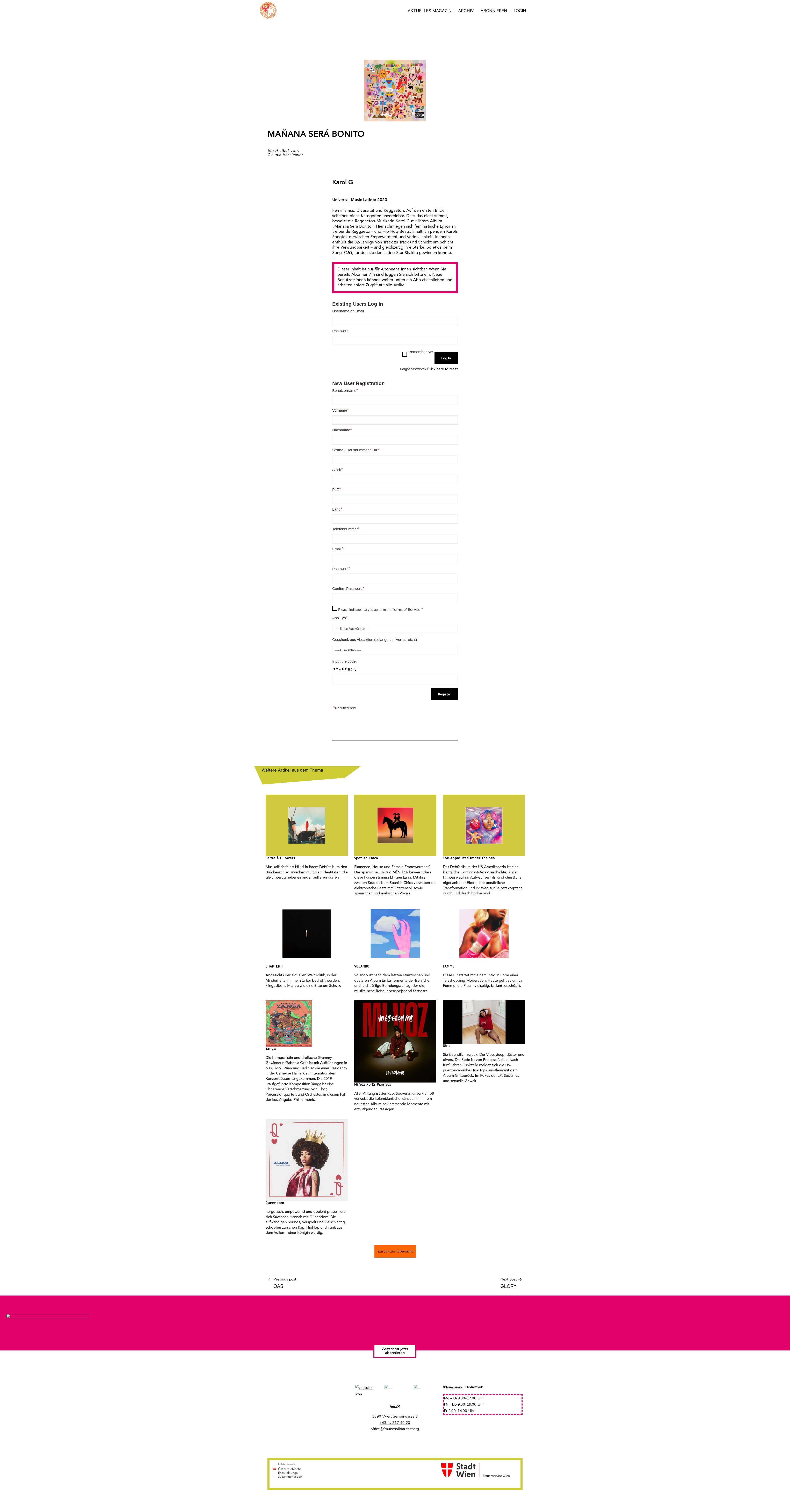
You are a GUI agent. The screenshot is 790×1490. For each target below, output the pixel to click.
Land (337, 509)
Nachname (342, 429)
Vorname (340, 410)
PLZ (336, 489)
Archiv (466, 10)
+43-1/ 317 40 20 (395, 1422)
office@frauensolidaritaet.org (395, 1428)
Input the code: (344, 661)
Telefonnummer (346, 528)
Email (337, 548)
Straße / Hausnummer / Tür (355, 449)
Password (340, 331)
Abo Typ (340, 617)
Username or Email (348, 311)
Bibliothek (474, 1387)
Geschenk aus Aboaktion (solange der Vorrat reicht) (374, 640)
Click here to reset (442, 369)
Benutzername (345, 390)
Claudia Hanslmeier (285, 155)
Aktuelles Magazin (430, 10)
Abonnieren (494, 10)
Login (520, 10)
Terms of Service (406, 609)
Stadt (337, 469)
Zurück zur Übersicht (395, 1251)
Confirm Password (348, 588)
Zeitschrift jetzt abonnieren (395, 1351)
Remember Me (420, 352)
